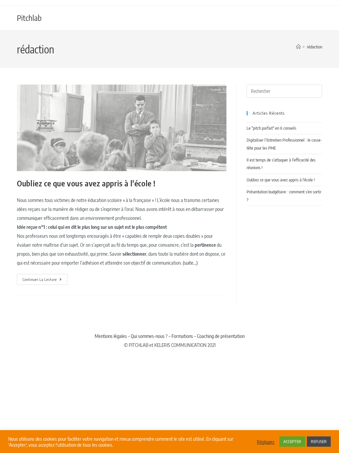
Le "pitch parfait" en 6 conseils (271, 128)
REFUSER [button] (319, 441)
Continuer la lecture (45, 278)
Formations (182, 336)
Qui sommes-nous (148, 336)
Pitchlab (29, 18)
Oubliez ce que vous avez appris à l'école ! (86, 183)
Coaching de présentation (221, 336)
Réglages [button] (265, 442)
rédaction (314, 46)
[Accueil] (298, 46)
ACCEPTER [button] (292, 441)
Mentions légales (111, 336)
